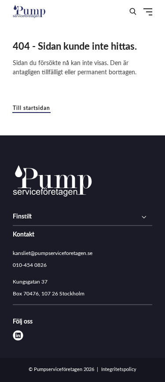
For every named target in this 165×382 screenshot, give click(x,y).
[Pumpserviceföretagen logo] (52, 182)
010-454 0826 (30, 265)
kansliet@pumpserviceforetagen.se (52, 253)
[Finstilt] (82, 217)
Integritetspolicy (118, 369)
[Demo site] (29, 11)
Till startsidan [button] (31, 108)
